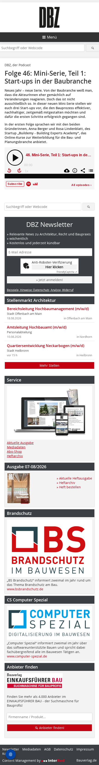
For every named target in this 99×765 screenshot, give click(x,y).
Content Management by (21, 760)
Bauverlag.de (86, 760)
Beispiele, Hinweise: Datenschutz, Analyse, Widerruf (40, 290)
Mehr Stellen (49, 365)
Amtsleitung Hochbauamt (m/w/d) (37, 327)
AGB (47, 749)
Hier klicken (54, 267)
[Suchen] (92, 47)
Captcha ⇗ (67, 271)
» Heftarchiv (66, 482)
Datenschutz (63, 749)
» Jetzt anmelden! (49, 280)
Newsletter (10, 749)
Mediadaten (16, 447)
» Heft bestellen (69, 487)
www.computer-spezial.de (27, 656)
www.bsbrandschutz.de (25, 589)
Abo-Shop (14, 451)
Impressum (85, 749)
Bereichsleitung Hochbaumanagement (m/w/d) (48, 308)
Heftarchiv (15, 456)
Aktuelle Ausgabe (20, 443)
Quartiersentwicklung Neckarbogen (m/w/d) (45, 345)
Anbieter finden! (51, 728)
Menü (52, 37)
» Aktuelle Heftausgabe (74, 478)
